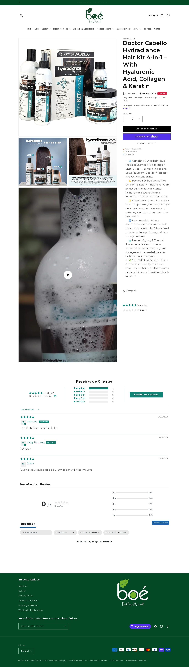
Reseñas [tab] (28, 523)
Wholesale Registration (30, 610)
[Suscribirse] (65, 626)
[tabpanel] (94, 551)
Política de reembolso (78, 660)
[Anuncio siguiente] (170, 2)
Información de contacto (136, 660)
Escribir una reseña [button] (146, 394)
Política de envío (116, 660)
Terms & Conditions (28, 600)
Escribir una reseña (160, 523)
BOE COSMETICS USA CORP (36, 661)
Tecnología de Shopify (57, 661)
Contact (22, 586)
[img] (27, 417)
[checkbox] (116, 532)
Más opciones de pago (146, 143)
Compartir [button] (131, 291)
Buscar (22, 591)
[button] (21, 15)
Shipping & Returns (28, 605)
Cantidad (127, 113)
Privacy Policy (25, 596)
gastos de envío (133, 98)
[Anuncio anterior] (19, 2)
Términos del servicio (98, 660)
